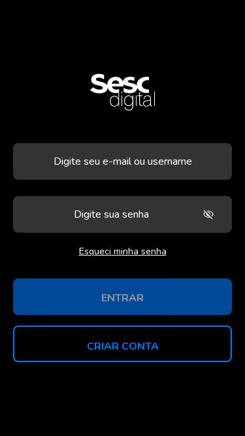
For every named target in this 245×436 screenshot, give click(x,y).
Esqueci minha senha (123, 251)
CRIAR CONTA (123, 346)
